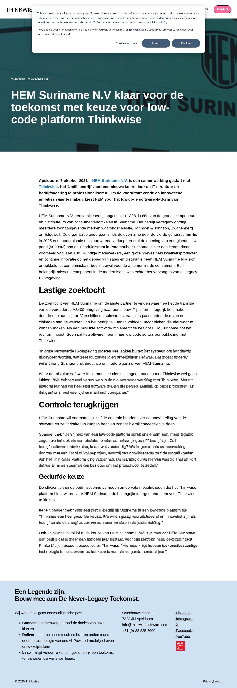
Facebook (184, 631)
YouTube (183, 637)
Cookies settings (126, 43)
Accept (156, 43)
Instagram (184, 619)
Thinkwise (18, 79)
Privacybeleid (212, 681)
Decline (186, 43)
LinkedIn (183, 613)
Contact (222, 9)
